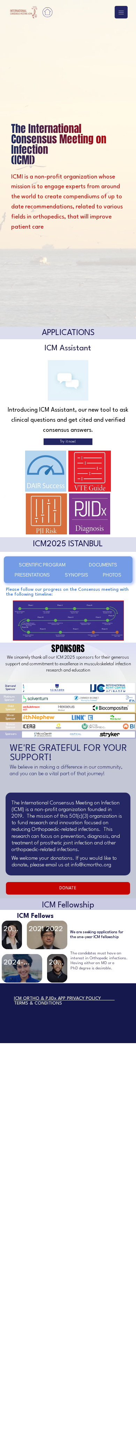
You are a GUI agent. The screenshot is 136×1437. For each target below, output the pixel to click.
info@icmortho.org (91, 865)
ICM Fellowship (68, 905)
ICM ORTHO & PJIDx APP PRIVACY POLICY (64, 998)
